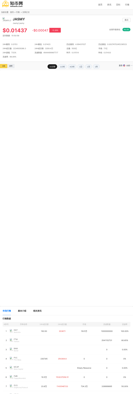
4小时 (72, 67)
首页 (100, 4)
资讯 (109, 4)
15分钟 (52, 67)
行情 (127, 4)
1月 (88, 67)
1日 (80, 67)
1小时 (62, 67)
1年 (96, 67)
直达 (126, 20)
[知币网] (12, 7)
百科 (118, 4)
